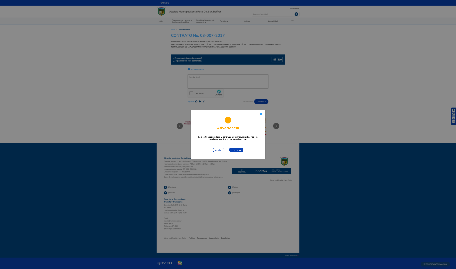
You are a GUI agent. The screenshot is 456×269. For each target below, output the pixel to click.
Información (236, 150)
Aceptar (218, 150)
